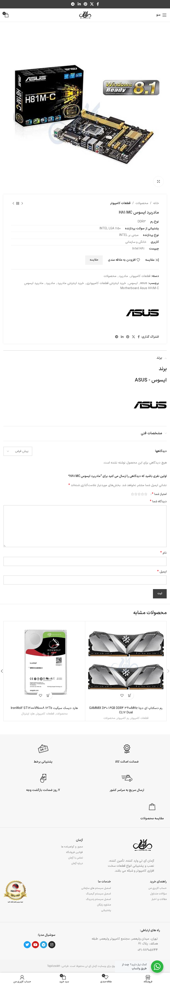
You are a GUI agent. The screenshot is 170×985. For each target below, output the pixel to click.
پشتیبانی (106, 910)
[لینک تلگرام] (73, 4)
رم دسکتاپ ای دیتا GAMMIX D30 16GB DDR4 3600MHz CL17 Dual (125, 710)
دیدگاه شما (158, 501)
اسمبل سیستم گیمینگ (98, 894)
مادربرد (123, 276)
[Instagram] (51, 944)
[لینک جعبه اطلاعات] (127, 753)
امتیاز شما (159, 494)
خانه (156, 203)
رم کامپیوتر (123, 718)
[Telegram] (43, 944)
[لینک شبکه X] (92, 4)
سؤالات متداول (158, 894)
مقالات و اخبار (159, 899)
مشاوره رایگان (104, 905)
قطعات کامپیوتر (120, 203)
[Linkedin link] (79, 4)
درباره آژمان (77, 863)
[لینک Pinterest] (85, 4)
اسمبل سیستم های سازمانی (96, 888)
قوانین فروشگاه (74, 852)
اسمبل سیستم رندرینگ (98, 899)
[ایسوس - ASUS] (142, 312)
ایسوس (133, 283)
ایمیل (162, 571)
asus (143, 283)
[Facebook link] (97, 4)
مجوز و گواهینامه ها (72, 847)
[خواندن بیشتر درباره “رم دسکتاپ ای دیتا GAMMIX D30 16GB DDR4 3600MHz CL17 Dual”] (130, 695)
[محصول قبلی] (22, 203)
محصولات (141, 203)
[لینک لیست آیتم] (122, 950)
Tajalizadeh (53, 966)
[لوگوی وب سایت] (85, 15)
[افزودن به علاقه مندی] (122, 695)
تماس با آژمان (75, 858)
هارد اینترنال (28, 714)
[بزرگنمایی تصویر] (158, 182)
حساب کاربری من (158, 888)
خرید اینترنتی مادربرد (70, 283)
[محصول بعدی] (13, 203)
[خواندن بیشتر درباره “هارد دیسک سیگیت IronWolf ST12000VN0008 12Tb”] (48, 695)
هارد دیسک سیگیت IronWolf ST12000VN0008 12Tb (44, 708)
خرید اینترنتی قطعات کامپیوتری (106, 283)
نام (163, 553)
